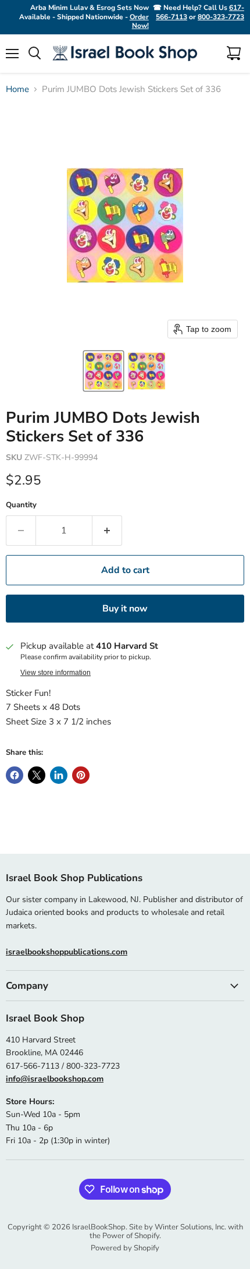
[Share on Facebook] (14, 775)
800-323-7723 (221, 17)
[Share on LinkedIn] (58, 775)
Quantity (21, 505)
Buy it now (125, 608)
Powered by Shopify (125, 1248)
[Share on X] (36, 775)
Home (17, 89)
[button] (103, 371)
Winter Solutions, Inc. (190, 1227)
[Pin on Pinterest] (81, 775)
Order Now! (139, 21)
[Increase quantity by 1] (107, 530)
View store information (55, 673)
